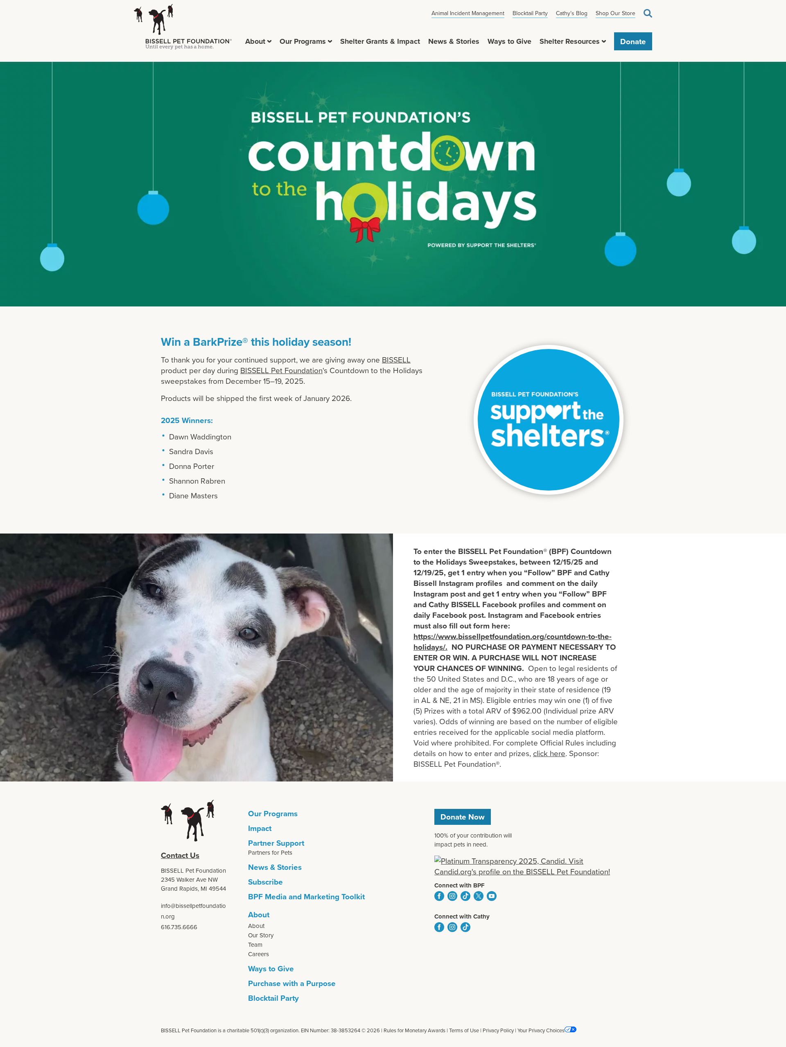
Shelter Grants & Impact (380, 41)
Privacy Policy (498, 1030)
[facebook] (439, 896)
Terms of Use (464, 1030)
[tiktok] (465, 896)
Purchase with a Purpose (292, 983)
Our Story (260, 935)
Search (648, 13)
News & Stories (453, 41)
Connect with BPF (459, 885)
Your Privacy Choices (541, 1030)
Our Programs (303, 41)
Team (255, 944)
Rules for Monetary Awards (414, 1030)
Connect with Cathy (462, 916)
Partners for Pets (270, 852)
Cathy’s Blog (571, 13)
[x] (478, 896)
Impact (259, 828)
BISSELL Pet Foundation (281, 370)
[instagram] (452, 896)
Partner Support (276, 843)
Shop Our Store (615, 13)
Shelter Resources (570, 41)
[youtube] (492, 896)
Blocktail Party (530, 13)
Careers (258, 954)
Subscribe (265, 881)
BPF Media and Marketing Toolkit (306, 896)
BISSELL (396, 359)
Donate (633, 41)
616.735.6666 (179, 927)
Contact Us (180, 855)
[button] (269, 41)
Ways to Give (509, 41)
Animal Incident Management (467, 13)
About (255, 41)
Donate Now (462, 816)
